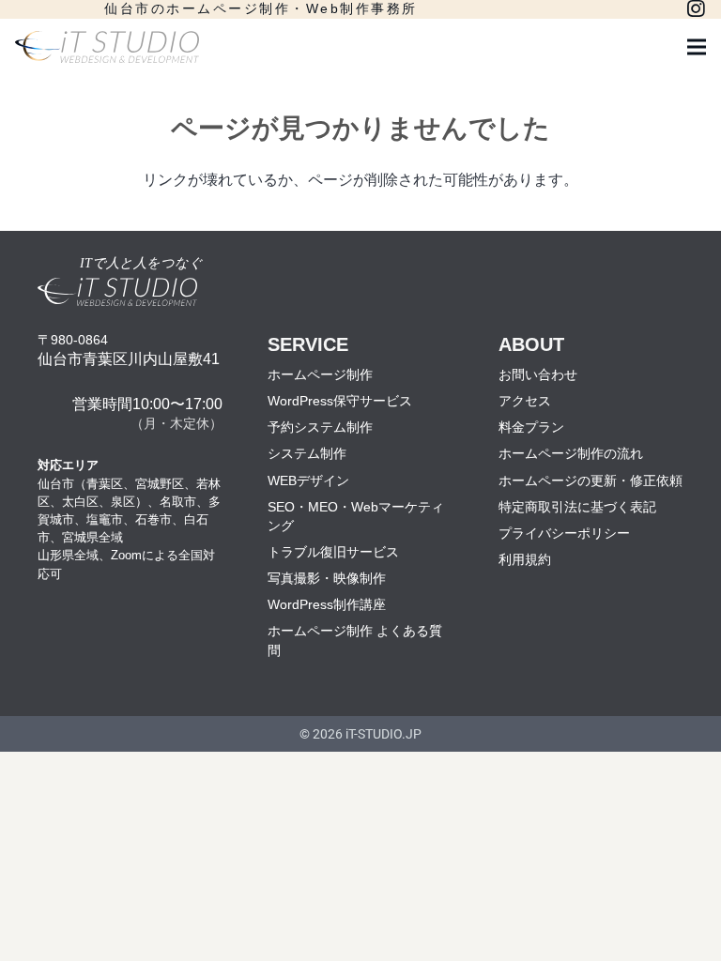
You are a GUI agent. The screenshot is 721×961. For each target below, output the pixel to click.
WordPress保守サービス (340, 400)
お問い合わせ (538, 374)
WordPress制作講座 (327, 604)
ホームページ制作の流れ (571, 453)
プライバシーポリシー (564, 533)
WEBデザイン (308, 480)
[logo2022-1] (107, 47)
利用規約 (525, 559)
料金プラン (531, 427)
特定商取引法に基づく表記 (577, 506)
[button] (696, 46)
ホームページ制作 (320, 374)
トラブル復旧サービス (333, 551)
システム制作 (307, 453)
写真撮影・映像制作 (327, 578)
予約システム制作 (320, 427)
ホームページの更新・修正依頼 (591, 480)
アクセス (525, 400)
